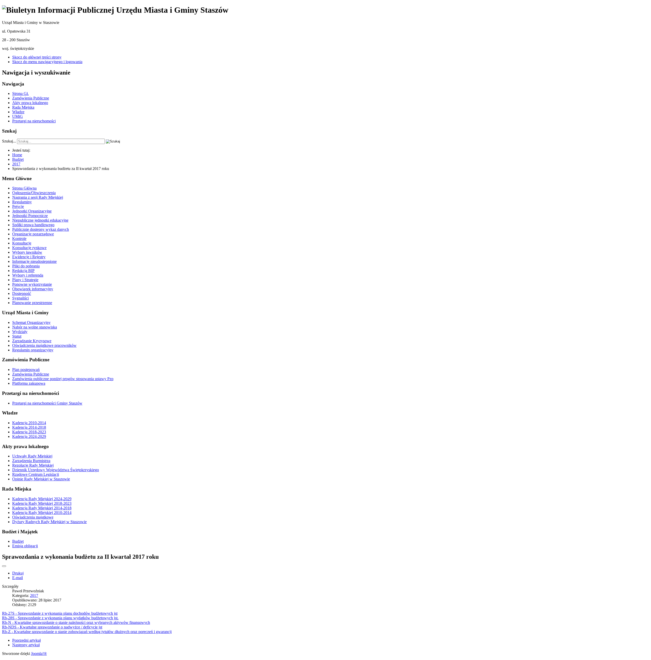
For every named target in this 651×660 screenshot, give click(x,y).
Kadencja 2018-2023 (29, 432)
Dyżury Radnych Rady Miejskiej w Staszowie (49, 522)
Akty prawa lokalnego (30, 103)
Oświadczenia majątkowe (32, 517)
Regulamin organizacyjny (32, 350)
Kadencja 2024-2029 (29, 436)
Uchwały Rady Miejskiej (32, 456)
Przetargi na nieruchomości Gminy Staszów (47, 403)
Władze (18, 112)
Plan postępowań (26, 369)
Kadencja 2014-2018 (29, 427)
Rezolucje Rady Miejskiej (33, 465)
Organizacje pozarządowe (33, 234)
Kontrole (19, 238)
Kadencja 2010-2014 (29, 423)
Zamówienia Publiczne (30, 98)
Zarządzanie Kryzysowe (31, 341)
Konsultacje (21, 243)
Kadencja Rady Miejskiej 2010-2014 (41, 512)
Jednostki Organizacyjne (32, 211)
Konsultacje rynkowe (29, 248)
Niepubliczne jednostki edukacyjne (40, 220)
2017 (34, 595)
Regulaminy (22, 202)
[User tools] (4, 566)
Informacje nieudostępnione (34, 261)
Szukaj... (9, 141)
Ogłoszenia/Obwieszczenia (34, 193)
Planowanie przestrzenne (32, 302)
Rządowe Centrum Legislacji (35, 474)
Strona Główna (24, 188)
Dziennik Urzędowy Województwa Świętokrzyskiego (55, 470)
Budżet (18, 541)
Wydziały (19, 331)
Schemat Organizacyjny (31, 322)
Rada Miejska (23, 107)
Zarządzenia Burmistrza (31, 460)
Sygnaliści (20, 298)
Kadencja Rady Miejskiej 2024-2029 (41, 499)
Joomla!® (39, 653)
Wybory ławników (27, 252)
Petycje (18, 206)
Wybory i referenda (27, 275)
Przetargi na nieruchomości (34, 121)
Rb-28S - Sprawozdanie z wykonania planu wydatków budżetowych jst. (60, 618)
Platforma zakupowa (28, 383)
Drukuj (18, 573)
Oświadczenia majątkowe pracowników (44, 345)
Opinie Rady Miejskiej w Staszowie (41, 479)
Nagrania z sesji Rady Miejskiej (37, 197)
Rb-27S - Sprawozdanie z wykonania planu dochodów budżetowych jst (59, 613)
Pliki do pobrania (26, 266)
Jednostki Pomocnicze (30, 215)
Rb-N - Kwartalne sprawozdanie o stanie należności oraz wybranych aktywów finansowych (76, 622)
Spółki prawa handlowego (33, 225)
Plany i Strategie (25, 280)
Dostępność (21, 293)
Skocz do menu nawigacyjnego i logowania (47, 62)
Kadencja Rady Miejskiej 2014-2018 (41, 508)
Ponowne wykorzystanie (32, 284)
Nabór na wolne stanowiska (34, 327)
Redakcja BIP (23, 270)
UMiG (17, 116)
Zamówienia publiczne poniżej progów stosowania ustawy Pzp (62, 379)
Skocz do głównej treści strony (37, 57)
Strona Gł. (20, 93)
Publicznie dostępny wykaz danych (40, 229)
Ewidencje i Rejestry (29, 257)
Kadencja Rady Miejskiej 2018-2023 (41, 503)
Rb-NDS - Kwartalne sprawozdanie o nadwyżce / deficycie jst (52, 627)
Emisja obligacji (25, 546)
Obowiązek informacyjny (32, 289)
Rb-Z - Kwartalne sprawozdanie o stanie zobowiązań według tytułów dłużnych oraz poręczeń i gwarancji (87, 631)
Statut (16, 336)
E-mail (17, 578)
